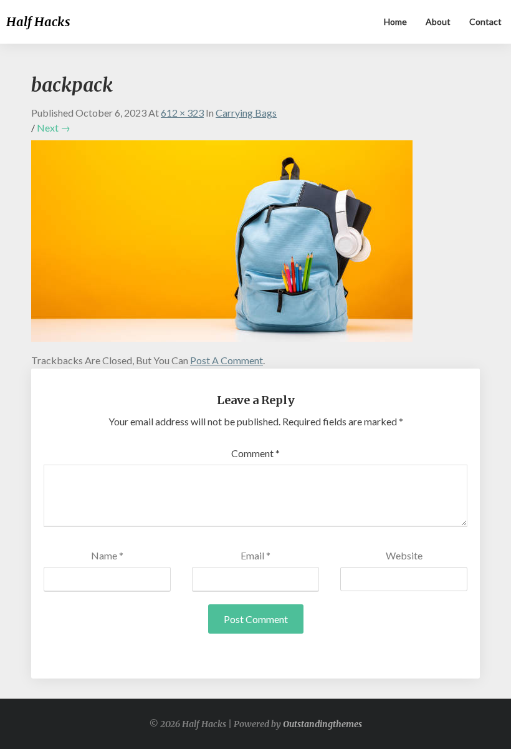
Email (255, 555)
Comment (255, 453)
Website (404, 555)
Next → (53, 127)
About (438, 21)
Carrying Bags (246, 112)
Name (107, 555)
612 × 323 (182, 112)
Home (395, 21)
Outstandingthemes (322, 724)
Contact (485, 21)
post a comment (226, 360)
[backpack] (222, 245)
